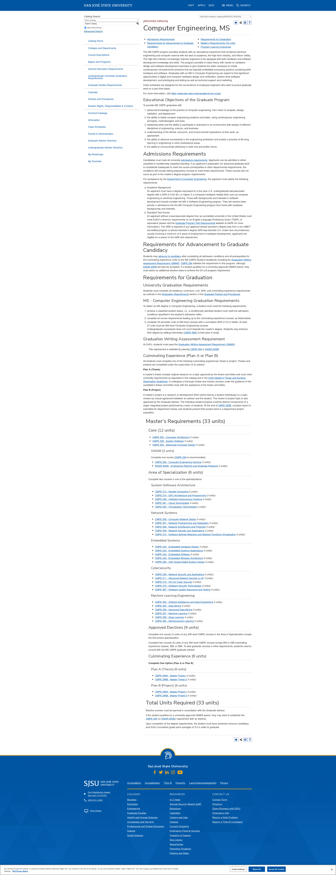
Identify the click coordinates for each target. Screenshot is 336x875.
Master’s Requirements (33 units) (218, 43)
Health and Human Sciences (142, 817)
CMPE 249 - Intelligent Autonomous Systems (178, 499)
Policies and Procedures (101, 99)
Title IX (168, 783)
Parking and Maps (179, 853)
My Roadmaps (95, 154)
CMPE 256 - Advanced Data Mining (173, 609)
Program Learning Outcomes (216, 46)
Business (131, 799)
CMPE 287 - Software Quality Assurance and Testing (182, 589)
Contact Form (219, 799)
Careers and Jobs (179, 817)
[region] (191, 5)
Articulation (94, 120)
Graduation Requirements (175, 294)
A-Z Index (175, 799)
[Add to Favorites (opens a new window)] (236, 23)
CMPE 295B (224, 405)
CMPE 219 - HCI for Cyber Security (173, 582)
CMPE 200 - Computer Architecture (171, 437)
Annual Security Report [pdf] (185, 804)
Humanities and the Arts (140, 822)
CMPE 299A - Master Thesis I (170, 675)
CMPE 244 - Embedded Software (172, 554)
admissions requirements (194, 160)
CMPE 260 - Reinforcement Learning (174, 621)
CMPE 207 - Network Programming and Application (182, 523)
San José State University (108, 5)
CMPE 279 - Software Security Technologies (178, 585)
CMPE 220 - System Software (168, 441)
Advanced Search (93, 31)
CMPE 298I (190, 332)
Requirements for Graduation (216, 39)
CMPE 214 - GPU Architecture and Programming (180, 495)
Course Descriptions (98, 54)
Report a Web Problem (225, 817)
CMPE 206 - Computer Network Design (175, 519)
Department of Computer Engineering (187, 179)
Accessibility (134, 783)
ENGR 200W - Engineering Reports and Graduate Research (186, 465)
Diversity (180, 783)
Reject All (257, 869)
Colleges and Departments (102, 48)
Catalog (174, 822)
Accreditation (152, 783)
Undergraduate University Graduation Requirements (107, 77)
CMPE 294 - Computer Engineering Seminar (178, 462)
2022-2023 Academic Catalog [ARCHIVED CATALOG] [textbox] (220, 16)
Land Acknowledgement (202, 783)
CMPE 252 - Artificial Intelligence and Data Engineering (184, 602)
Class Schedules (97, 126)
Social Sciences (135, 835)
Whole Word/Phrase (94, 27)
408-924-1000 (95, 800)
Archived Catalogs (97, 113)
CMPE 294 (186, 263)
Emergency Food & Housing (185, 830)
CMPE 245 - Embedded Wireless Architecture (179, 558)
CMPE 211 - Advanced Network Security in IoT (179, 578)
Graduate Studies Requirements (105, 85)
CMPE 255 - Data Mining (168, 605)
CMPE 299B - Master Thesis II (171, 679)
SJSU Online (95, 810)
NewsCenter (176, 844)
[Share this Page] (240, 23)
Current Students (179, 826)
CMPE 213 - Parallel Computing (171, 491)
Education (132, 804)
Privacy (224, 783)
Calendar (93, 92)
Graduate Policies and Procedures (222, 294)
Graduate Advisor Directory (102, 140)
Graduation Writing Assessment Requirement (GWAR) (206, 344)
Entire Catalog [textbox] (90, 20)
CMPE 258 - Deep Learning (169, 617)
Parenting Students (180, 848)
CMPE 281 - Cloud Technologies (172, 503)
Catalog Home (95, 40)
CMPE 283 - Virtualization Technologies (176, 506)
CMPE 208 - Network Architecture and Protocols (180, 526)
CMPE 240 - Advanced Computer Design (173, 444)
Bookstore (175, 808)
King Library (176, 839)
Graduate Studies (136, 813)
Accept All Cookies (276, 869)
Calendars (175, 813)
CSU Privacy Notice (20, 871)
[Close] (332, 870)
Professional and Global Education (145, 826)
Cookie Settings (238, 869)
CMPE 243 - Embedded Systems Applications (179, 550)
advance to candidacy (169, 256)
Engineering (133, 808)
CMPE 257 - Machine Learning (171, 613)
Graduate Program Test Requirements (195, 223)
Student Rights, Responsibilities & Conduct (110, 106)
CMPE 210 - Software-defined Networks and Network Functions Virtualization (195, 534)
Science (131, 830)
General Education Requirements (105, 68)
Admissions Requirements (161, 39)
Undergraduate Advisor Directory (105, 147)
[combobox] (225, 16)
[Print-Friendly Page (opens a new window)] (245, 23)
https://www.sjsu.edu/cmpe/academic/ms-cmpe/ (196, 93)
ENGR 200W (150, 266)
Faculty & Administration (100, 133)
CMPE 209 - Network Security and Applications (179, 530)
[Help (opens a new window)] (250, 23)
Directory (217, 804)
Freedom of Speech (180, 835)
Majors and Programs (99, 61)
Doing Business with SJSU (226, 808)
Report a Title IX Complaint (227, 822)
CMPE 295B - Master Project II (171, 695)
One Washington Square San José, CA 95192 (99, 794)
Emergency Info (220, 813)
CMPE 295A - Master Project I (171, 691)
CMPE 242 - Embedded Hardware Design (177, 546)
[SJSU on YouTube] (180, 772)
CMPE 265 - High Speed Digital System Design (180, 562)
